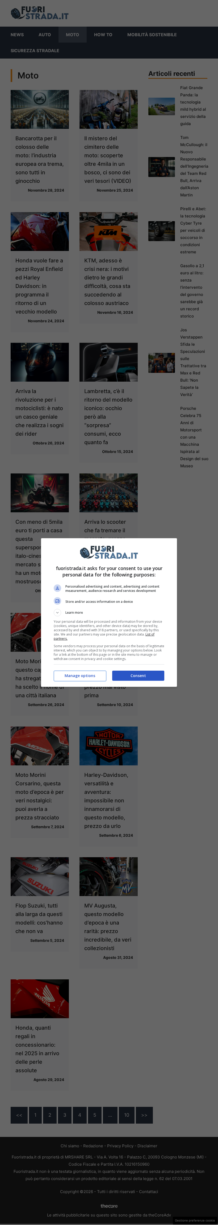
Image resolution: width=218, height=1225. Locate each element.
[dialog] (109, 612)
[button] (109, 612)
